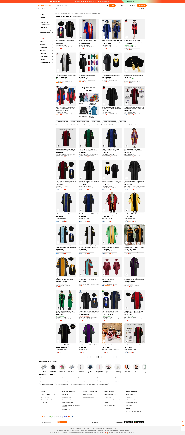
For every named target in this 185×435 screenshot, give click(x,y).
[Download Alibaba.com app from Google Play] (139, 422)
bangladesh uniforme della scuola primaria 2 (101, 124)
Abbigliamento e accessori (67, 13)
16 (114, 357)
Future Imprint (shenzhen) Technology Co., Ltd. (89, 284)
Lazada (92, 428)
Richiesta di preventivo (88, 397)
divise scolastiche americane (47, 384)
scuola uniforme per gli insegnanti (65, 124)
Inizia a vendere (129, 397)
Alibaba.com (119, 422)
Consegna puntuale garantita (68, 399)
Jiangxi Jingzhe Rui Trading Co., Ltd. (64, 46)
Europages (113, 428)
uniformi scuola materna (63, 121)
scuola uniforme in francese (133, 124)
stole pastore (123, 121)
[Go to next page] (117, 357)
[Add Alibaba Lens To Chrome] (62, 422)
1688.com (77, 428)
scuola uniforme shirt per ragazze (105, 377)
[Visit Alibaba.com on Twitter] (132, 411)
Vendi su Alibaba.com (130, 394)
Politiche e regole (66, 409)
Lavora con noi (44, 402)
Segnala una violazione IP (110, 405)
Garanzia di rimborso (66, 397)
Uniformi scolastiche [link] (96, 13)
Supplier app (95, 422)
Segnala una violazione (109, 408)
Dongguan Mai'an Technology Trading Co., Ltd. (134, 252)
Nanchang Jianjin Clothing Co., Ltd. (132, 285)
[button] (107, 5)
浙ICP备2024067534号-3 (129, 432)
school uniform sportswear (63, 384)
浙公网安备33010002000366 (116, 432)
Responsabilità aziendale (46, 399)
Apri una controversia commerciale (112, 399)
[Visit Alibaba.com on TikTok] (141, 411)
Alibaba (57, 13)
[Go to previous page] (83, 357)
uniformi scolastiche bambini (110, 121)
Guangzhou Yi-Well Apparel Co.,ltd (63, 285)
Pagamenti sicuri (66, 394)
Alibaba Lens (48, 422)
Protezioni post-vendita (67, 402)
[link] (183, 421)
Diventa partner (129, 405)
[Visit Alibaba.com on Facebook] (126, 411)
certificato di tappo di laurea (81, 124)
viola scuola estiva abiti (123, 381)
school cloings (92, 384)
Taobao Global (98, 428)
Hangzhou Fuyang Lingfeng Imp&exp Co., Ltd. (112, 318)
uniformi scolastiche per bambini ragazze (80, 121)
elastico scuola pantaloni (121, 377)
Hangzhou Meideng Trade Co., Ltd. (132, 113)
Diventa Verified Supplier (131, 402)
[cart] (126, 5)
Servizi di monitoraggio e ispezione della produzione (71, 406)
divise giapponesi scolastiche (79, 384)
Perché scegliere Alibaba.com (48, 394)
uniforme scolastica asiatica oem (108, 381)
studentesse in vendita (103, 384)
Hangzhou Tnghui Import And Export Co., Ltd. (66, 350)
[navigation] (46, 185)
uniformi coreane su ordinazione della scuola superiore (53, 381)
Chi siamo (43, 391)
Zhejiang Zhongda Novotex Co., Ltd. (109, 284)
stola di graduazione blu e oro (69, 377)
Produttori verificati (87, 394)
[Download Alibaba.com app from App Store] (128, 422)
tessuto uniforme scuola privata (74, 381)
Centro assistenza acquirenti (110, 394)
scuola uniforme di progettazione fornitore (50, 377)
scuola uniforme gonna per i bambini (86, 377)
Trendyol (108, 428)
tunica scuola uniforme (118, 124)
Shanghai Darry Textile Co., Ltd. (85, 318)
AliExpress (72, 428)
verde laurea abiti (96, 121)
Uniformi (88, 13)
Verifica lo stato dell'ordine (131, 399)
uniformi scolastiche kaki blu (91, 381)
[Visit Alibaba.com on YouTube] (138, 411)
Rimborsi (106, 402)
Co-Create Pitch (45, 397)
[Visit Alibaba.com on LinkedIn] (129, 411)
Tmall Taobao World (85, 428)
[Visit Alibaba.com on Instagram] (135, 411)
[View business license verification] (105, 433)
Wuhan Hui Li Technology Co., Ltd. (109, 350)
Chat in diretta (107, 397)
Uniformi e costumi (79, 13)
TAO (104, 428)
